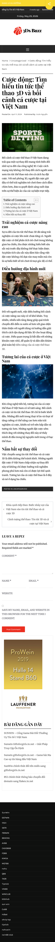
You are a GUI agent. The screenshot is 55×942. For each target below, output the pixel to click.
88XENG (6, 838)
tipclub (5, 924)
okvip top (6, 919)
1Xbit (4, 823)
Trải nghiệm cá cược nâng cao (20, 204)
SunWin (5, 812)
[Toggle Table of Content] (35, 200)
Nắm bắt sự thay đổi (15, 214)
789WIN (5, 833)
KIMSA (5, 858)
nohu (4, 868)
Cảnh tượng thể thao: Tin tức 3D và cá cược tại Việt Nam (28, 521)
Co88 (4, 909)
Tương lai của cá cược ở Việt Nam (21, 211)
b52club (5, 899)
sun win (5, 904)
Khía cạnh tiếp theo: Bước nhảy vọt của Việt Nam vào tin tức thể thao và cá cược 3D (27, 509)
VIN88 (5, 889)
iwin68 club (7, 935)
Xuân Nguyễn (42, 114)
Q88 (4, 874)
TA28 (4, 879)
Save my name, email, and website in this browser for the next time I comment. (26, 614)
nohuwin (6, 929)
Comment (9, 555)
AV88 (4, 843)
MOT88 (5, 863)
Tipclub (5, 884)
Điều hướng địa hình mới (18, 207)
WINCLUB (6, 894)
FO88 (4, 853)
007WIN (5, 817)
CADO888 (6, 848)
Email (34, 580)
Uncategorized (20, 489)
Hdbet (4, 914)
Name (6, 580)
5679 (4, 828)
